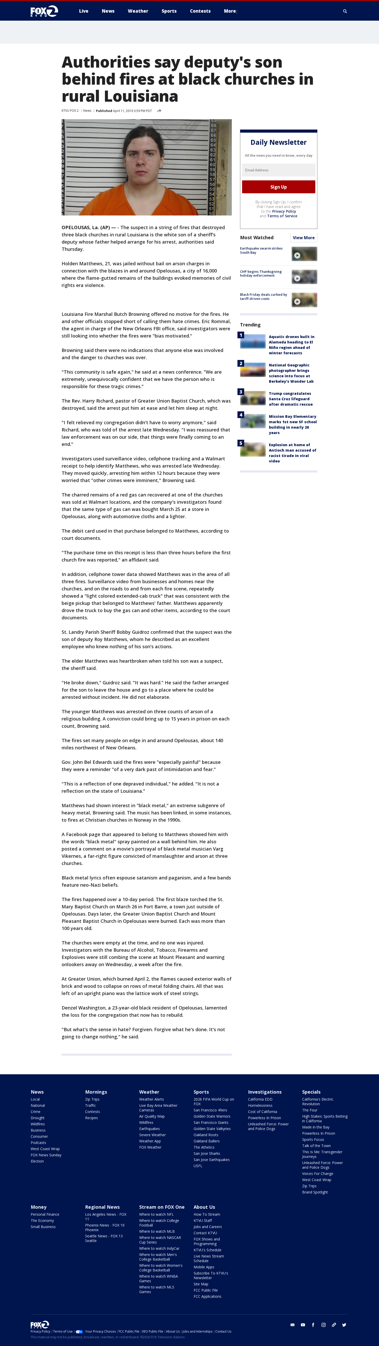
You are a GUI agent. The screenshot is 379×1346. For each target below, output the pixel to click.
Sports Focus (313, 1139)
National (38, 1105)
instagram (323, 1325)
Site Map (201, 1283)
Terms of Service (282, 216)
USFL (198, 1165)
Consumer (39, 1136)
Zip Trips (92, 1099)
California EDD (260, 1099)
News (87, 110)
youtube (303, 1325)
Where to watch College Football (159, 1223)
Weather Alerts (151, 1099)
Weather (149, 1092)
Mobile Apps (204, 1266)
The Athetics (204, 1147)
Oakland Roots (206, 1134)
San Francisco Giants (211, 1122)
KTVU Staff (203, 1220)
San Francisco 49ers (210, 1110)
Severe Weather (152, 1134)
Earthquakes (149, 1128)
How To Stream (207, 1214)
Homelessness (260, 1105)
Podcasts (38, 1142)
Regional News (102, 1207)
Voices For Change (317, 1173)
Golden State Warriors (212, 1116)
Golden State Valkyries (212, 1128)
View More (304, 238)
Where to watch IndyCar (159, 1248)
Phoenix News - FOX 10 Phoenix (105, 1227)
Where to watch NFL (156, 1214)
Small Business (43, 1226)
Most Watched (257, 238)
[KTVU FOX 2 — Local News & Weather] (48, 11)
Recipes (91, 1117)
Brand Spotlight (315, 1192)
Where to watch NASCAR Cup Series (160, 1240)
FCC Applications (207, 1296)
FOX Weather (150, 1147)
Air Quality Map (152, 1116)
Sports (201, 1092)
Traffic (90, 1105)
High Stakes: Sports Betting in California (325, 1118)
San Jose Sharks (207, 1153)
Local (35, 1099)
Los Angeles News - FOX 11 (105, 1216)
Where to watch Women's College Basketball (161, 1267)
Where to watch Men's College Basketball (158, 1257)
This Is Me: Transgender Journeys (322, 1154)
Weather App (150, 1141)
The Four (309, 1110)
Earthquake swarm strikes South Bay (261, 250)
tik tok (334, 1325)
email (293, 1325)
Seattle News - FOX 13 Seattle (104, 1238)
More (230, 11)
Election (37, 1161)
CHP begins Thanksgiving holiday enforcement (261, 273)
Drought (38, 1117)
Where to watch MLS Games (156, 1289)
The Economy (42, 1220)
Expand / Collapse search (345, 11)
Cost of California (262, 1111)
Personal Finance (45, 1214)
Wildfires (38, 1123)
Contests (92, 1111)
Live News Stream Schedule (209, 1258)
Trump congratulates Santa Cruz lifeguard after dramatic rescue (291, 399)
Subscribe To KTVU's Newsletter (211, 1275)
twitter (344, 1325)
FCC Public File (206, 1290)
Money (38, 1207)
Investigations (265, 1092)
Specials (311, 1092)
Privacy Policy (284, 211)
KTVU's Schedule (207, 1249)
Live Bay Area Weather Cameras (158, 1107)
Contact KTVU (205, 1232)
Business (38, 1130)
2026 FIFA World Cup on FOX (214, 1101)
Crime (35, 1111)
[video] (304, 254)
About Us (204, 1207)
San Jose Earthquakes (212, 1159)
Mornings (96, 1092)
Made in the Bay (315, 1127)
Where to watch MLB (157, 1231)
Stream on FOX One (162, 1207)
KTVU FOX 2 (70, 110)
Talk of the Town (316, 1145)
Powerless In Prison (264, 1117)
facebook (313, 1325)
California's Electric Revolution (317, 1101)
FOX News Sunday (46, 1154)
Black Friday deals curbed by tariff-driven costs (263, 296)
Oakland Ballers (207, 1141)
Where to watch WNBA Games (158, 1278)
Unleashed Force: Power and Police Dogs (268, 1126)
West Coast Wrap (45, 1148)
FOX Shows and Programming (207, 1241)
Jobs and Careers (208, 1226)
